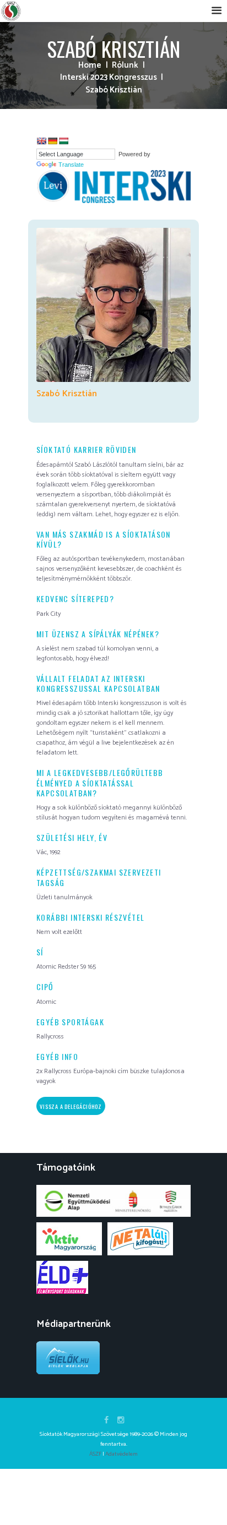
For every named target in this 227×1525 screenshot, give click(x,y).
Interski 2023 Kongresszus (108, 78)
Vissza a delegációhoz (71, 1106)
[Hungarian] (63, 140)
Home (89, 65)
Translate (71, 164)
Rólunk (125, 65)
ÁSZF (95, 1454)
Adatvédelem (121, 1454)
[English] (41, 140)
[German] (52, 140)
